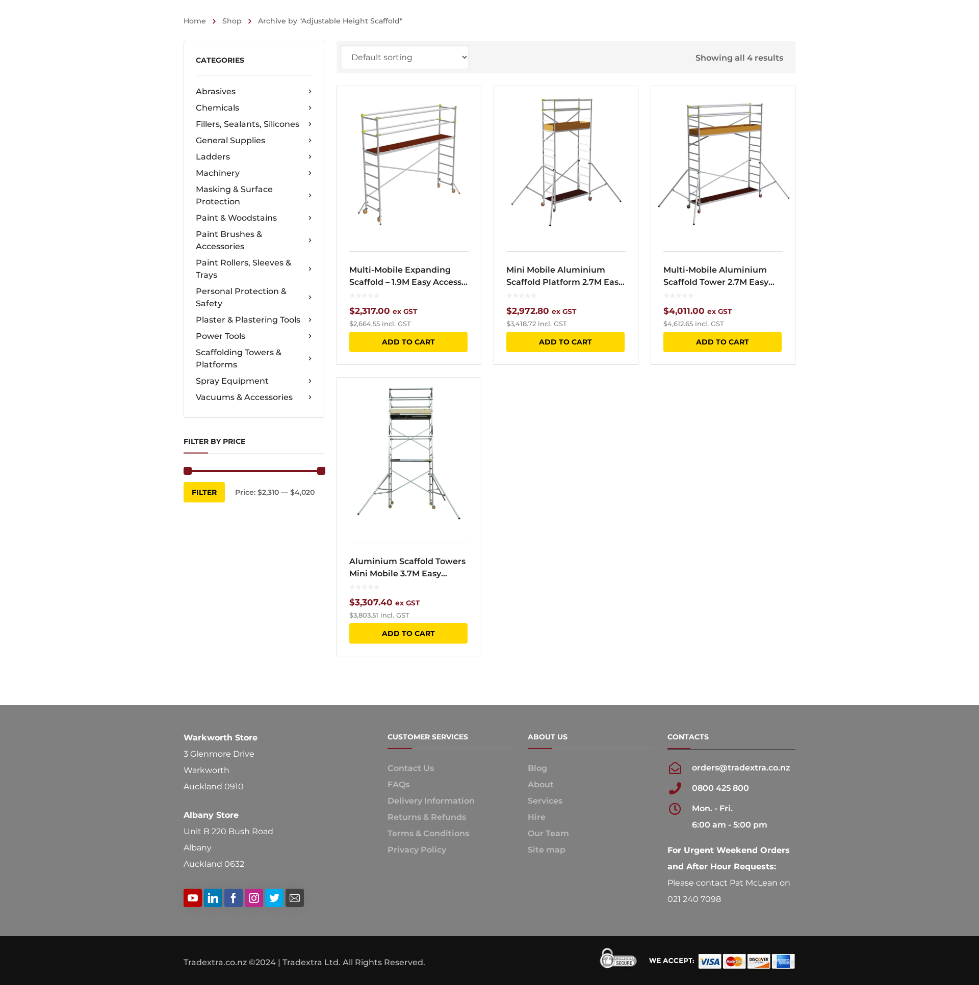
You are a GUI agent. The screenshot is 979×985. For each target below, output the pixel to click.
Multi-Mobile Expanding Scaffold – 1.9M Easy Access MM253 (405, 276)
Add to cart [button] (408, 342)
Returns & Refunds (427, 817)
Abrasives (216, 91)
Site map (546, 850)
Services (545, 801)
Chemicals (217, 108)
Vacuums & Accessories (244, 397)
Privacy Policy (417, 850)
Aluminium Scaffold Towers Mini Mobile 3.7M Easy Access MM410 (407, 568)
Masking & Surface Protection (234, 195)
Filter (204, 492)
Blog (537, 768)
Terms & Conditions (428, 833)
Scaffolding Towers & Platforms (238, 358)
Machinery (218, 173)
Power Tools (220, 336)
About (541, 784)
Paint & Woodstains (236, 218)
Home (195, 20)
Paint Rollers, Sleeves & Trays (243, 269)
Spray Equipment (232, 381)
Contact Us (411, 768)
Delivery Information (431, 801)
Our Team (548, 833)
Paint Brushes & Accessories (229, 240)
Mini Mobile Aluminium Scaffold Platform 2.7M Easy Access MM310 (564, 276)
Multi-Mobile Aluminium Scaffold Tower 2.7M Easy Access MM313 (715, 276)
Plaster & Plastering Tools (248, 320)
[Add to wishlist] (466, 108)
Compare (466, 127)
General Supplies (230, 140)
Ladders (213, 157)
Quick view (408, 162)
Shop (232, 20)
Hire (537, 817)
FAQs (398, 784)
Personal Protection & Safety (241, 297)
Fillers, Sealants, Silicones (247, 124)
